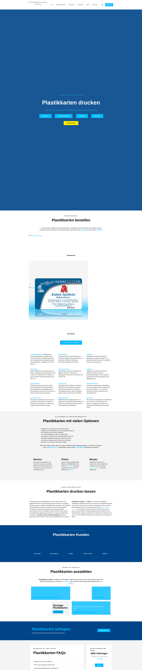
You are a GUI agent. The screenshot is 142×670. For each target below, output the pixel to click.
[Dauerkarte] (35, 314)
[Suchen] (102, 4)
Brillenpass (71, 307)
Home (52, 4)
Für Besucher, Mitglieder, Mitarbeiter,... (99, 591)
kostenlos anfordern (94, 467)
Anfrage (109, 4)
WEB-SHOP (69, 466)
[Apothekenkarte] (58, 319)
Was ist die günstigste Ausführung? (44, 664)
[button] (74, 4)
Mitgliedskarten (82, 110)
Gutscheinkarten (59, 110)
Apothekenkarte (71, 281)
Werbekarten (71, 255)
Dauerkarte (71, 334)
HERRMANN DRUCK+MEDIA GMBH (71, 95)
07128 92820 (99, 230)
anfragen (83, 230)
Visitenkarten (93, 110)
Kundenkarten (71, 110)
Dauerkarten (49, 110)
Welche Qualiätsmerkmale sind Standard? (46, 668)
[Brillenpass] (36, 287)
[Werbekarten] (36, 235)
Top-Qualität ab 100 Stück (43, 593)
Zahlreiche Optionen (84, 612)
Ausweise (98, 597)
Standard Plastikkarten (45, 597)
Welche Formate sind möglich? (43, 661)
